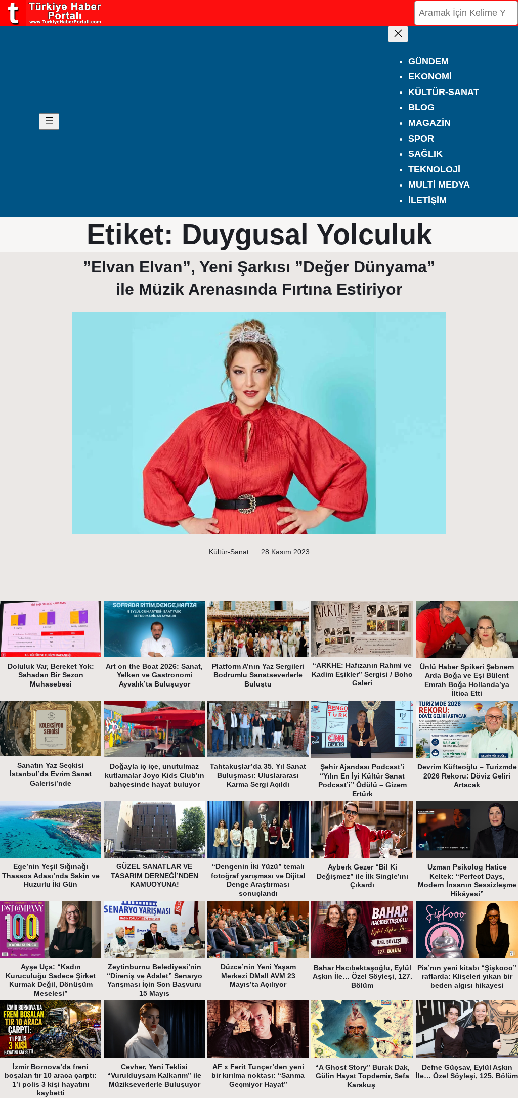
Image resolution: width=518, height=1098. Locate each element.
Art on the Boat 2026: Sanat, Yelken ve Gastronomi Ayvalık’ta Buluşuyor (154, 675)
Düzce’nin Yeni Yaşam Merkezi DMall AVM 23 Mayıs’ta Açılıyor (258, 975)
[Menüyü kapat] (398, 34)
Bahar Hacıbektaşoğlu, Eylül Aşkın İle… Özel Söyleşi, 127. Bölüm (362, 976)
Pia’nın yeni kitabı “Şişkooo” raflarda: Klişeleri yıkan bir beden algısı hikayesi (466, 976)
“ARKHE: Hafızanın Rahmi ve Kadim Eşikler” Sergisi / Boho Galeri (362, 674)
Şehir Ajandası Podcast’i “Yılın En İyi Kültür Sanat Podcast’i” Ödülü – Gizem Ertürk (362, 780)
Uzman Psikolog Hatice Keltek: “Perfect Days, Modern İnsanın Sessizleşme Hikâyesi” (467, 880)
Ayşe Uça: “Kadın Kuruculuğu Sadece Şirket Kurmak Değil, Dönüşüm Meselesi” (51, 980)
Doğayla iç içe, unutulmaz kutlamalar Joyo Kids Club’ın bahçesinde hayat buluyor (154, 775)
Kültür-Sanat (229, 551)
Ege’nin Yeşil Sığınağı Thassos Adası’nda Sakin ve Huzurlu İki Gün (51, 875)
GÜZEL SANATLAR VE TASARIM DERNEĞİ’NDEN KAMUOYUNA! (154, 875)
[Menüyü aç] (49, 121)
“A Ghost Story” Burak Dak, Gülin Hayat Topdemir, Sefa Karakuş (362, 1076)
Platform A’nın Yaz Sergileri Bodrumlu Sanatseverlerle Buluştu (258, 675)
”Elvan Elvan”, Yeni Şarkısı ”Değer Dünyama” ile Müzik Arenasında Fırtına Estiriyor (259, 278)
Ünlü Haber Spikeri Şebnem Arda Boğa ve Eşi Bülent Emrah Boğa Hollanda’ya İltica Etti (467, 680)
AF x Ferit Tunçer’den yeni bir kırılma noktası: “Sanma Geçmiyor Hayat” (258, 1075)
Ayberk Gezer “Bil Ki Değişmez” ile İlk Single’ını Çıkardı (362, 876)
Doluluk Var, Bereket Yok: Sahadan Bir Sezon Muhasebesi (51, 675)
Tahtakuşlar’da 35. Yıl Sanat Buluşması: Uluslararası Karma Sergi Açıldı (258, 775)
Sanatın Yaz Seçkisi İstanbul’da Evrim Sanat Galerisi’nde (51, 774)
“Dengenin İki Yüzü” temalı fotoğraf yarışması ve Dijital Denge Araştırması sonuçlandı (258, 879)
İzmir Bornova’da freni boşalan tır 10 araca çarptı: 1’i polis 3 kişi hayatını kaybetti (51, 1080)
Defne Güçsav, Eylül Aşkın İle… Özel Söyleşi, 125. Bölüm (467, 1071)
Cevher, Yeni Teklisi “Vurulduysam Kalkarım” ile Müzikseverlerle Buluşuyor (154, 1075)
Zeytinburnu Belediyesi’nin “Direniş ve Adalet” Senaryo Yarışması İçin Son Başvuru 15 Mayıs (154, 980)
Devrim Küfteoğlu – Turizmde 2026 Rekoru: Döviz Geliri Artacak (467, 776)
